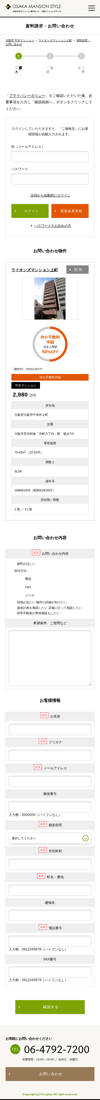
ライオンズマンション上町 (55, 40)
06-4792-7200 (57, 1049)
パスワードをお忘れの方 (52, 226)
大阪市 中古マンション (20, 40)
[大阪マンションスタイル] (33, 8)
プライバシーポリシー (27, 95)
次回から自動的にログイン (51, 195)
